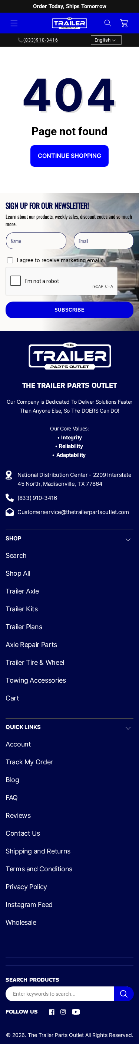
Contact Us (23, 833)
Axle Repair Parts (31, 644)
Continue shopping (69, 155)
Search (16, 555)
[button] (14, 23)
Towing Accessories (36, 680)
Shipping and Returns (38, 851)
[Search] (124, 993)
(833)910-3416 (40, 40)
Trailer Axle (22, 591)
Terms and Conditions (39, 869)
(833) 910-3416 (37, 497)
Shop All (18, 573)
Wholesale (21, 922)
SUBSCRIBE (69, 310)
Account (18, 744)
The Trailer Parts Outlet (56, 1035)
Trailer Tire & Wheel (35, 662)
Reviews (18, 815)
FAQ (12, 797)
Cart (12, 698)
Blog (12, 780)
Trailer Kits (22, 609)
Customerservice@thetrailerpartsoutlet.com (73, 512)
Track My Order (29, 762)
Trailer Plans (24, 627)
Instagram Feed (29, 904)
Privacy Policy (26, 887)
